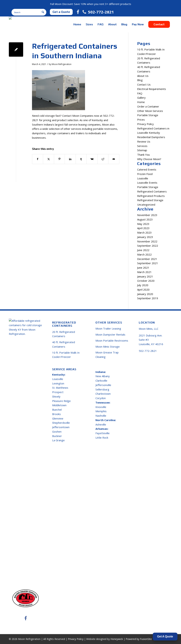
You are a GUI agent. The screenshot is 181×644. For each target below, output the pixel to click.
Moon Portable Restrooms (111, 340)
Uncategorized (146, 204)
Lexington (58, 383)
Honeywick (116, 639)
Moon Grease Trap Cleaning (107, 355)
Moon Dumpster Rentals (110, 334)
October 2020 (145, 280)
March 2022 (144, 254)
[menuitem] (77, 24)
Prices (141, 119)
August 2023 (145, 219)
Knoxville (100, 407)
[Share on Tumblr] (81, 159)
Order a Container (148, 106)
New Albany (102, 376)
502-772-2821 (101, 12)
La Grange (58, 440)
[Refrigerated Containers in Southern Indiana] (16, 49)
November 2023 (147, 215)
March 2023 (144, 232)
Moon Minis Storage (107, 346)
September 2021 (147, 263)
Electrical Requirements (151, 89)
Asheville (100, 424)
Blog (140, 80)
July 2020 (142, 285)
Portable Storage (147, 115)
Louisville (142, 178)
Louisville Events (147, 182)
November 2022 (147, 241)
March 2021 (144, 272)
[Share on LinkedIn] (70, 159)
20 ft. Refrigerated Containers (63, 334)
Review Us (143, 141)
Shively (56, 396)
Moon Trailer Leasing (108, 328)
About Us (142, 76)
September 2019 (147, 298)
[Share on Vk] (92, 159)
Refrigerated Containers (152, 191)
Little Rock (101, 437)
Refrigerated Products (151, 196)
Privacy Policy (145, 124)
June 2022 (143, 250)
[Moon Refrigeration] (22, 24)
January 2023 (145, 237)
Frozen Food (145, 174)
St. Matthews (60, 387)
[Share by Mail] (113, 159)
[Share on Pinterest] (59, 159)
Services (142, 146)
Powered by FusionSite (139, 639)
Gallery (141, 97)
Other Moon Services (150, 111)
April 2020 (143, 289)
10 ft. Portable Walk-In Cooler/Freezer (66, 355)
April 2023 (143, 228)
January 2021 (145, 276)
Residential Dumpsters (151, 137)
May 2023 (143, 224)
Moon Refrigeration (61, 64)
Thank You (143, 154)
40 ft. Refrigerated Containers (63, 344)
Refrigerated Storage (150, 200)
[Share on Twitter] (48, 159)
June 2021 (143, 267)
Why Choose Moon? (149, 159)
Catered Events (146, 169)
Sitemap (142, 150)
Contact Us (144, 84)
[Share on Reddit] (103, 159)
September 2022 (147, 245)
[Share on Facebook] (37, 159)
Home (141, 102)
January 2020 (145, 294)
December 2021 (147, 259)
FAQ (139, 93)
